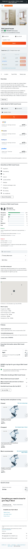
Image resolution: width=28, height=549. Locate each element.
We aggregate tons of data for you (10, 535)
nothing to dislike (6, 240)
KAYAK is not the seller (7, 533)
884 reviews (15, 30)
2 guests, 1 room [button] (6, 39)
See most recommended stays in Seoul (22, 451)
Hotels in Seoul (7, 516)
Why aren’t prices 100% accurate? (9, 538)
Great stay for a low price (8, 235)
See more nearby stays (22, 403)
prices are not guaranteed (6, 529)
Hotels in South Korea (21, 544)
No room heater (6, 242)
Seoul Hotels (10, 546)
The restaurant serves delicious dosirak (11, 233)
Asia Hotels (14, 544)
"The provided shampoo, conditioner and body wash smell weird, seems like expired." (13, 245)
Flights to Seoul (7, 512)
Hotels (9, 544)
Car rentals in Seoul (7, 514)
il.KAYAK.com (4, 544)
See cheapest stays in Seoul (21, 427)
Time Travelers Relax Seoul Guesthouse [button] (9, 443)
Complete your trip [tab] (7, 504)
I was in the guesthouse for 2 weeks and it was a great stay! (13, 231)
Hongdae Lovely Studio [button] (6, 419)
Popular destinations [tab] (18, 504)
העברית (21, 1)
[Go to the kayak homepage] (8, 5)
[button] (26, 1)
